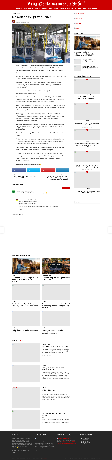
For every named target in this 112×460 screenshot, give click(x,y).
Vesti (87, 120)
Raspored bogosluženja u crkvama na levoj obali (87, 124)
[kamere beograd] (79, 13)
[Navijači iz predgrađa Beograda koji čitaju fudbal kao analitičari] (26, 292)
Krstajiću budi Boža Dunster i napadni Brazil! (54, 368)
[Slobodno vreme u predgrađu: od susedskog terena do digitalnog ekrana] (56, 292)
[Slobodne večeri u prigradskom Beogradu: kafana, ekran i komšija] (26, 266)
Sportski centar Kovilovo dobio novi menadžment (87, 192)
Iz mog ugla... (23, 341)
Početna (19, 8)
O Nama (65, 458)
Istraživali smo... (47, 275)
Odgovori (66, 187)
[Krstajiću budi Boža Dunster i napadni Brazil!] (26, 373)
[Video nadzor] (78, 18)
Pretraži (98, 202)
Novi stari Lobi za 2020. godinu (55, 346)
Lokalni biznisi (92, 8)
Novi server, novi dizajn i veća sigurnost (54, 414)
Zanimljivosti (53, 8)
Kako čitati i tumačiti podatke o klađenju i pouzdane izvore (25, 331)
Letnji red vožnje (85, 441)
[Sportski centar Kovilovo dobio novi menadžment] (87, 180)
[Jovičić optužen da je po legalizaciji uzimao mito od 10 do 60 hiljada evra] (87, 134)
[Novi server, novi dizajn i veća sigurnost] (26, 419)
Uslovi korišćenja (78, 458)
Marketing (92, 458)
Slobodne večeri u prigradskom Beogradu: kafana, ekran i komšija (25, 279)
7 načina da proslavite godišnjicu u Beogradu (56, 278)
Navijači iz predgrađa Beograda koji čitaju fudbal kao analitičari (25, 305)
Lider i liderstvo (48, 390)
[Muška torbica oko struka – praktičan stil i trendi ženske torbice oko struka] (56, 318)
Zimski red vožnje (85, 442)
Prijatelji (71, 458)
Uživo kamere (84, 439)
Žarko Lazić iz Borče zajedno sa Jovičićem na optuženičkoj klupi (87, 166)
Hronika (87, 162)
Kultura (89, 94)
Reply (17, 195)
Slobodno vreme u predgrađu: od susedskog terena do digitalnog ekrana (56, 305)
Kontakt (98, 458)
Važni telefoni (84, 443)
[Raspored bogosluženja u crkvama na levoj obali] (87, 111)
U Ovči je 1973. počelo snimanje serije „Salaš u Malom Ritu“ (87, 97)
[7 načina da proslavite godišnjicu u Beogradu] (56, 266)
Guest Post (85, 458)
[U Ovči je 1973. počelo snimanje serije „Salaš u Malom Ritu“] (87, 86)
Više (63, 352)
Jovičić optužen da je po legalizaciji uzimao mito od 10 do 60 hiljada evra (87, 145)
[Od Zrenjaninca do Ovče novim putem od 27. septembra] (2, 230)
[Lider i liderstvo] (26, 397)
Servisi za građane (66, 8)
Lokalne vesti (28, 8)
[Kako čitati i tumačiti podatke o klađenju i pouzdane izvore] (26, 318)
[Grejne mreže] (78, 23)
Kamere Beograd (80, 8)
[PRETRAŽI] (101, 8)
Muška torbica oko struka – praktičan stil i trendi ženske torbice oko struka (54, 332)
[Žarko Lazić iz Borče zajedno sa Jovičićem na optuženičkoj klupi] (87, 156)
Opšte (14, 275)
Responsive (44, 458)
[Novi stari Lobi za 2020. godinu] (26, 353)
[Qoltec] (76, 28)
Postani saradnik (85, 438)
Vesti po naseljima (41, 8)
